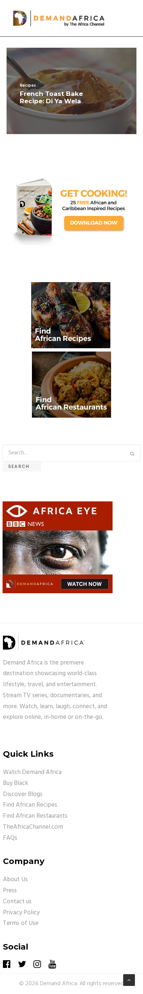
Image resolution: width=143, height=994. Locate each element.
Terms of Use (20, 923)
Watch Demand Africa (32, 772)
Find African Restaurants (35, 816)
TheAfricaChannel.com (33, 827)
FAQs (10, 838)
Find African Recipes (30, 805)
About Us (15, 880)
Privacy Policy (21, 913)
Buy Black (15, 783)
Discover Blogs (23, 794)
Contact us (17, 902)
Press (10, 891)
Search (22, 466)
